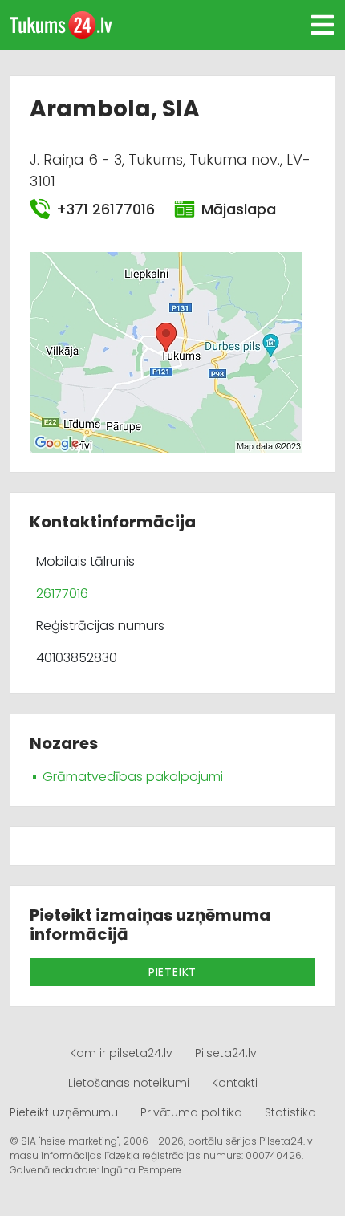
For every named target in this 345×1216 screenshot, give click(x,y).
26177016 (62, 593)
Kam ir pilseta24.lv (121, 1053)
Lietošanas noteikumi (128, 1083)
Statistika (290, 1112)
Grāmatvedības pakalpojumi (133, 776)
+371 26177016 (105, 209)
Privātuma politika (191, 1112)
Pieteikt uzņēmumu (64, 1112)
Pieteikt (172, 972)
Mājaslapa (238, 209)
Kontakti (235, 1083)
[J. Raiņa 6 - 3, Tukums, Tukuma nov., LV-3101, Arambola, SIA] (166, 351)
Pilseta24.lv (226, 1053)
